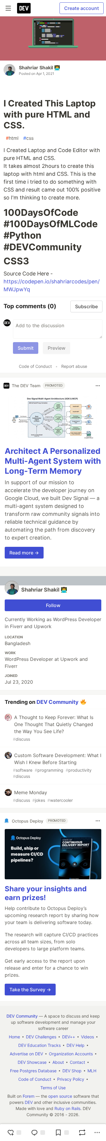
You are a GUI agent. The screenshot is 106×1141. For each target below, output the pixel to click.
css (28, 138)
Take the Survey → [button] (30, 989)
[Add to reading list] (62, 1132)
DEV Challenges (41, 1036)
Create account (81, 8)
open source (60, 1096)
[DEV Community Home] (23, 8)
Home (14, 1036)
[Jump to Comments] (38, 1132)
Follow (53, 605)
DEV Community (58, 702)
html (12, 138)
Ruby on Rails (67, 1108)
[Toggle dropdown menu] (97, 385)
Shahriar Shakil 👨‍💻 (39, 67)
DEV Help (76, 1045)
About (58, 1062)
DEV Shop (72, 1070)
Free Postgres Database (33, 1070)
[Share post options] (97, 1132)
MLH (91, 1070)
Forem (28, 1096)
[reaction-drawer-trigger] (14, 1132)
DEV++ (68, 1036)
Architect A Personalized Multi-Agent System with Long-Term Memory (53, 461)
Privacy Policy (70, 1079)
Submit (26, 348)
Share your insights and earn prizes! (46, 893)
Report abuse (74, 366)
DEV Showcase (32, 1062)
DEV (29, 1102)
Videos (87, 1036)
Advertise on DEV (26, 1053)
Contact (77, 1062)
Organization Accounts (71, 1053)
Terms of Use (53, 1087)
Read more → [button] (24, 553)
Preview (56, 348)
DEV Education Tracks (39, 1045)
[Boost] (82, 1132)
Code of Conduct (35, 366)
